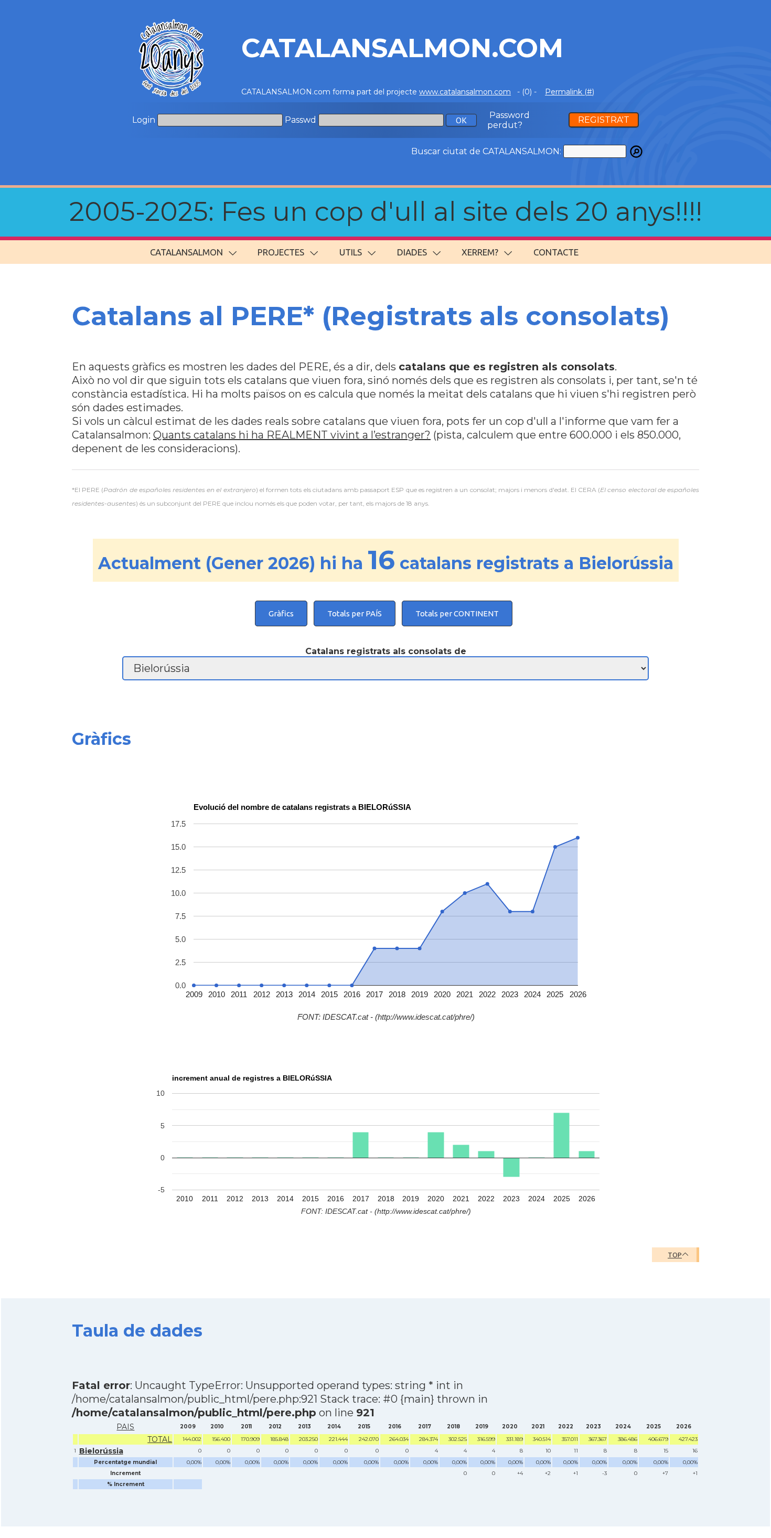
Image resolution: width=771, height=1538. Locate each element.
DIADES (412, 252)
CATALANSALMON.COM (402, 48)
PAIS (125, 1427)
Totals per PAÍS (354, 613)
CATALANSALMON (186, 252)
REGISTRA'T (603, 120)
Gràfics (281, 613)
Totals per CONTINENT (457, 613)
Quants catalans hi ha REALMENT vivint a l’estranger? (292, 435)
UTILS (350, 252)
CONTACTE (556, 252)
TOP (675, 1254)
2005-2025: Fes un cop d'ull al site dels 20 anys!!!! (385, 212)
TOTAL (159, 1439)
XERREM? (480, 252)
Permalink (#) (569, 92)
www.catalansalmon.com (465, 92)
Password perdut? (508, 120)
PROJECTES (281, 252)
